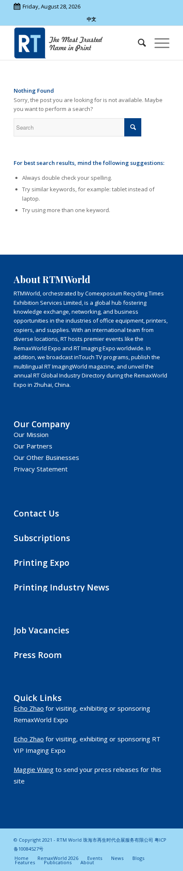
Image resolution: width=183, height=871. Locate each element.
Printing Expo (41, 562)
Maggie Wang (34, 769)
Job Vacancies (41, 630)
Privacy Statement (41, 469)
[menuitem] (137, 43)
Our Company (42, 424)
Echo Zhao (29, 708)
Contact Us (36, 513)
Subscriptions (42, 538)
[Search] (137, 43)
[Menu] (157, 43)
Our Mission (31, 434)
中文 (91, 19)
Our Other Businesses (46, 457)
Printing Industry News (61, 587)
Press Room (38, 655)
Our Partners (33, 446)
